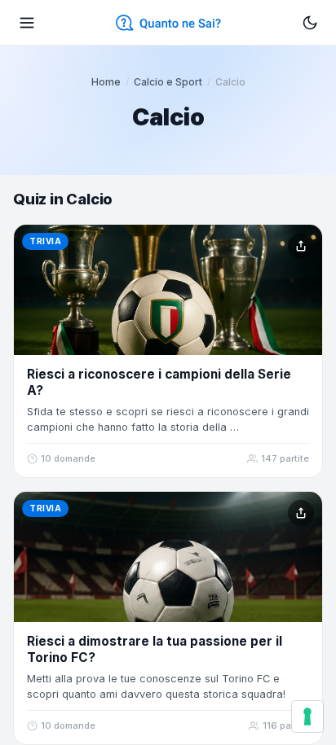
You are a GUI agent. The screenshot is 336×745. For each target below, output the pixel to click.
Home (106, 82)
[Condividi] (301, 246)
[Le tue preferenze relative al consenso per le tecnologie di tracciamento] (307, 716)
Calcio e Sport (168, 82)
